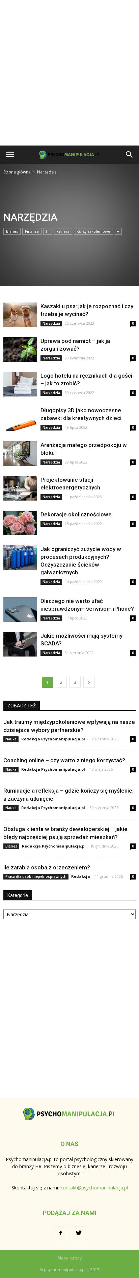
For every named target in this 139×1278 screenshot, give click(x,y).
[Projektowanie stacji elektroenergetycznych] (20, 488)
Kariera (63, 231)
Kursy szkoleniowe (93, 231)
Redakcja (80, 876)
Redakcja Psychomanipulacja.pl (53, 738)
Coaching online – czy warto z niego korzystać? (64, 760)
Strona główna (17, 172)
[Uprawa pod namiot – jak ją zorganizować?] (20, 349)
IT (47, 231)
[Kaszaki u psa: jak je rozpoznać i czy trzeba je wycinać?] (20, 314)
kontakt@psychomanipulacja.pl (94, 1187)
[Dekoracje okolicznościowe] (20, 523)
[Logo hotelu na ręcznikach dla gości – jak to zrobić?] (20, 384)
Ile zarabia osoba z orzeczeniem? (46, 867)
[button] (129, 155)
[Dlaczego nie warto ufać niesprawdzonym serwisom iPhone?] (20, 609)
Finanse (32, 231)
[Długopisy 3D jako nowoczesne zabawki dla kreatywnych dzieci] (20, 419)
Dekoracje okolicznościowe (76, 514)
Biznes (12, 231)
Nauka (11, 739)
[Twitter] (78, 1233)
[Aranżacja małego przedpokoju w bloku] (20, 453)
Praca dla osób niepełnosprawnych (35, 876)
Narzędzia (51, 323)
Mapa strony (70, 1258)
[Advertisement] (69, 72)
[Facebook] (60, 1233)
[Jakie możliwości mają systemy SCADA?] (20, 644)
